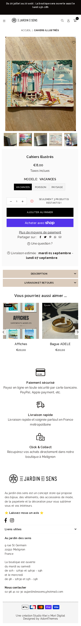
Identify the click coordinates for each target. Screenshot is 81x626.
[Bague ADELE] (60, 321)
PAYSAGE (57, 187)
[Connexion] (68, 20)
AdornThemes (49, 618)
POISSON (40, 187)
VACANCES (23, 187)
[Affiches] (21, 321)
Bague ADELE (60, 344)
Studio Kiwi (40, 615)
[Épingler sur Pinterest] (50, 237)
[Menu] (4, 20)
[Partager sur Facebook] (40, 237)
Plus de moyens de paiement (40, 232)
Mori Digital (57, 615)
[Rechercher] (62, 20)
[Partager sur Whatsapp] (55, 237)
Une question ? (41, 243)
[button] (75, 20)
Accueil (26, 30)
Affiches (21, 344)
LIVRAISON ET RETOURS (39, 282)
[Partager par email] (60, 237)
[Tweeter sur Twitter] (45, 237)
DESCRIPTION (39, 273)
